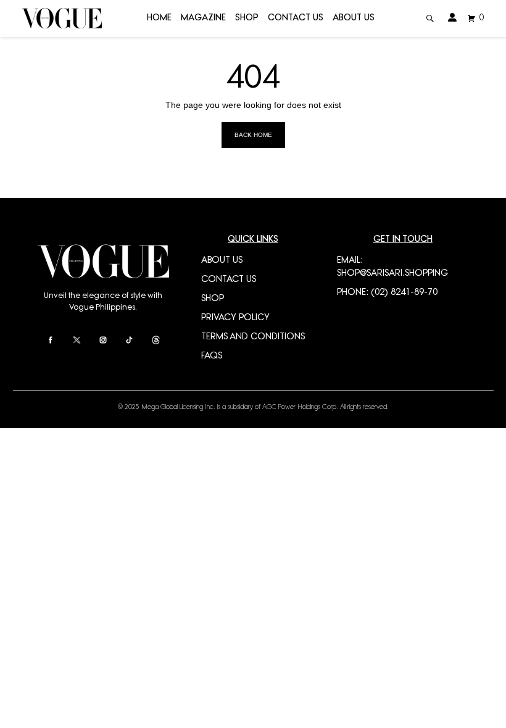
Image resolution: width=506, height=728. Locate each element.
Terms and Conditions (253, 337)
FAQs (211, 356)
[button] (430, 19)
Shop (247, 18)
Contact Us (295, 18)
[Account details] (453, 18)
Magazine (203, 18)
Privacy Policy (235, 318)
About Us (354, 18)
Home (159, 18)
